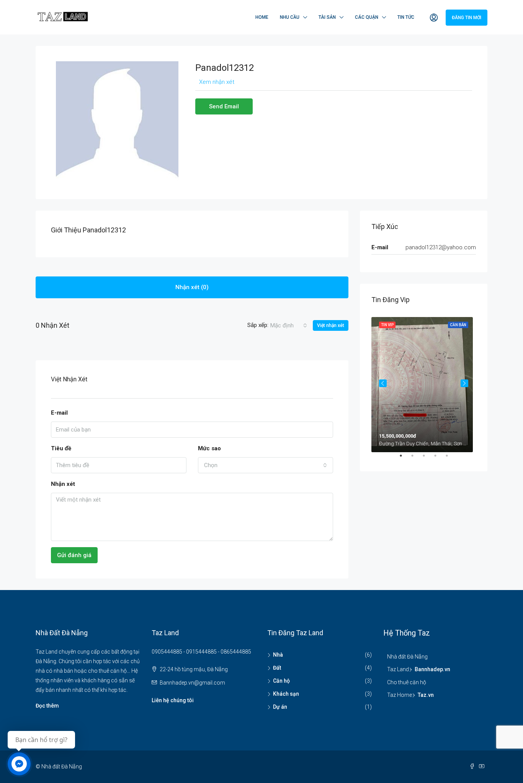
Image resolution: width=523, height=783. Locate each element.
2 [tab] (416, 459)
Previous (383, 383)
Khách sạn (286, 694)
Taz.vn (426, 695)
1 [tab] (405, 459)
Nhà (278, 655)
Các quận (366, 17)
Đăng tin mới (466, 17)
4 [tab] (439, 459)
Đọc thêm (47, 706)
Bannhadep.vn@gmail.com (192, 683)
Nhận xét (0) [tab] (192, 287)
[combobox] (288, 325)
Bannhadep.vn (432, 669)
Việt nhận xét (330, 325)
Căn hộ (281, 681)
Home (261, 17)
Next (464, 383)
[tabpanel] (423, 383)
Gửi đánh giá (74, 555)
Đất (277, 668)
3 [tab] (427, 459)
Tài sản (327, 17)
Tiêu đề (61, 448)
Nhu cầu (289, 17)
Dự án (280, 707)
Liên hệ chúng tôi (173, 700)
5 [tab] (450, 459)
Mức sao (209, 448)
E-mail (59, 412)
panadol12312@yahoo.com (440, 247)
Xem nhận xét (216, 81)
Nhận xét (63, 484)
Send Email (224, 106)
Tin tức (405, 17)
